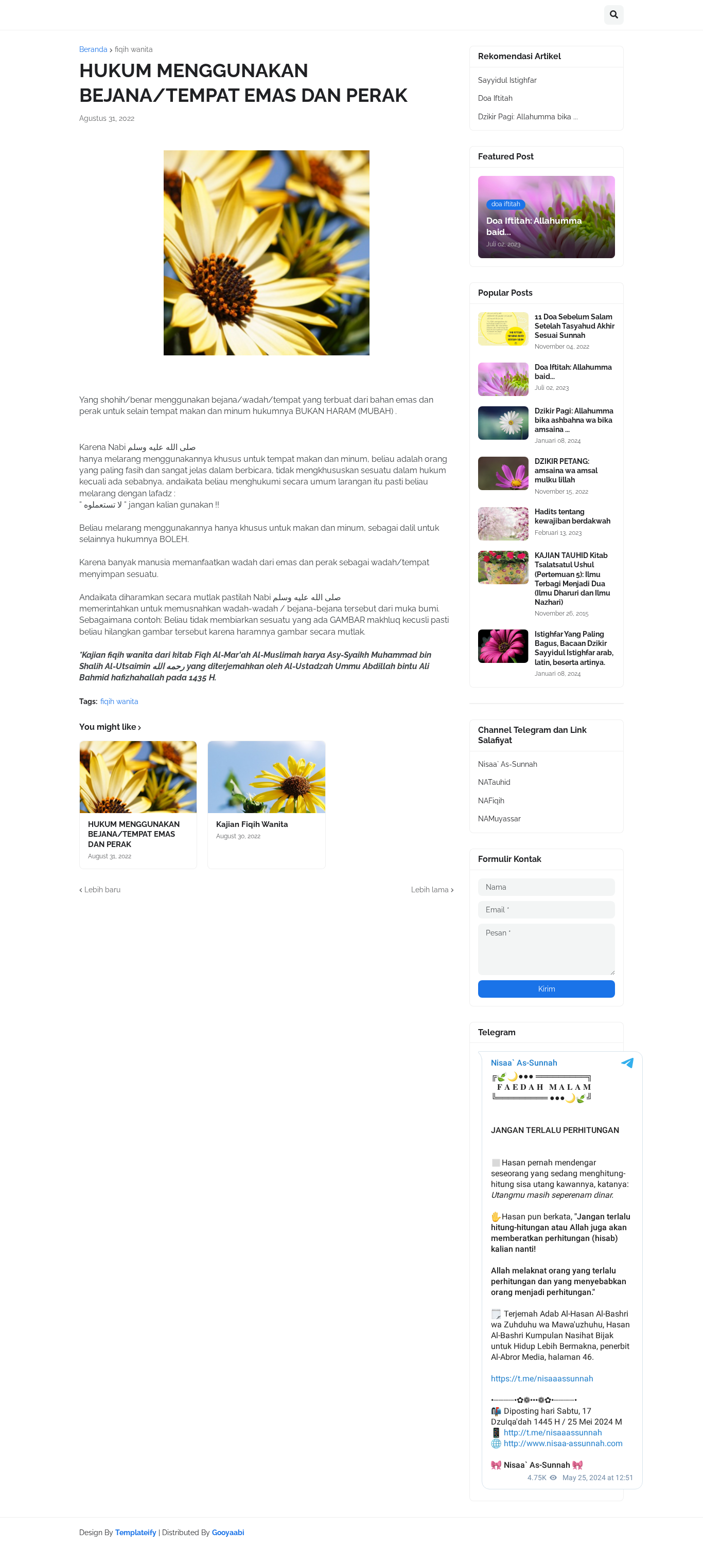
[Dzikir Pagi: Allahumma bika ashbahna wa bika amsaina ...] (503, 423)
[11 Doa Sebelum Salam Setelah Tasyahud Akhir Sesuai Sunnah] (503, 329)
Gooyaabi (228, 1532)
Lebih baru (102, 890)
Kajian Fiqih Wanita (252, 824)
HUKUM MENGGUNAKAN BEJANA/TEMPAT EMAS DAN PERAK (134, 834)
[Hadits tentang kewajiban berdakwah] (503, 524)
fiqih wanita (134, 49)
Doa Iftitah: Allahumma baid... (573, 372)
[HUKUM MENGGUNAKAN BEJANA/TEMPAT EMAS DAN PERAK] (138, 777)
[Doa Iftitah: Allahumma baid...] (503, 379)
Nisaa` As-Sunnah (507, 764)
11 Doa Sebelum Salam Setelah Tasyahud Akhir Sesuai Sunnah (574, 326)
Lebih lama (430, 890)
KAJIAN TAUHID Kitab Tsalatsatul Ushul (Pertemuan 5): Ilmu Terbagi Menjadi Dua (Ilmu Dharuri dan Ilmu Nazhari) (572, 578)
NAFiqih (491, 801)
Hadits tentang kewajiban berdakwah (572, 516)
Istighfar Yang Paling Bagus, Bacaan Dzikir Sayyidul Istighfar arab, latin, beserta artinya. (574, 648)
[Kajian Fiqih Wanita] (266, 777)
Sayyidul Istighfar (507, 80)
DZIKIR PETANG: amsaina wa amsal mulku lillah (566, 470)
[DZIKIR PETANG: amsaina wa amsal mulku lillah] (503, 473)
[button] (614, 15)
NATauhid (494, 782)
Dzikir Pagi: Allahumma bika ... (528, 117)
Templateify (135, 1532)
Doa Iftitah (495, 98)
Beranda (93, 49)
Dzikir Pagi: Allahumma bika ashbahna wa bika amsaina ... (574, 420)
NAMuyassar (499, 819)
